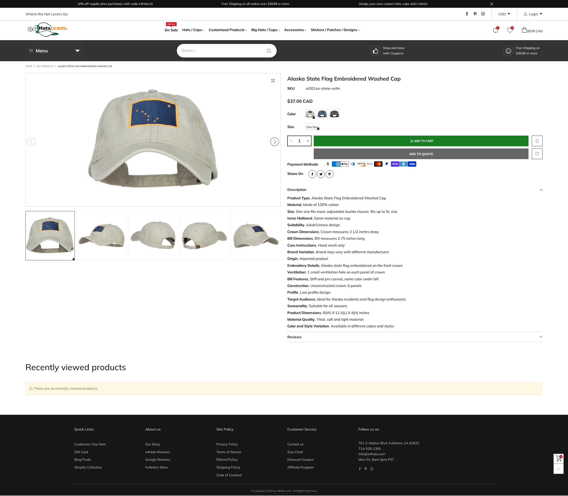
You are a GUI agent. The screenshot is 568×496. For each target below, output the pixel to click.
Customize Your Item (90, 444)
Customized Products (227, 30)
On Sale (171, 29)
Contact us (295, 444)
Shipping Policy (228, 467)
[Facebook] (467, 14)
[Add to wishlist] (537, 153)
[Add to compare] (537, 141)
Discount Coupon (300, 459)
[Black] (334, 114)
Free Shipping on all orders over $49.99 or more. (242, 4)
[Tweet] (321, 174)
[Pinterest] (475, 14)
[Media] (272, 80)
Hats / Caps (192, 30)
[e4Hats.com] (48, 30)
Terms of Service (228, 452)
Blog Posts (82, 459)
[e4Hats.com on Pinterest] (365, 469)
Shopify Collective (88, 467)
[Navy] (322, 114)
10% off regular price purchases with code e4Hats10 (101, 4)
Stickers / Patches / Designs (334, 30)
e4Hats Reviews (157, 452)
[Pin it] (329, 174)
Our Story (152, 444)
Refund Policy (227, 459)
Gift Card (81, 452)
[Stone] (310, 114)
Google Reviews (157, 459)
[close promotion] (491, 4)
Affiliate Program (300, 467)
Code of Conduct (229, 475)
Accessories (294, 30)
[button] (31, 141)
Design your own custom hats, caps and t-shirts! (379, 4)
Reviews (294, 337)
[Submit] (269, 50)
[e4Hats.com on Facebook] (359, 469)
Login (533, 14)
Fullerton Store (156, 467)
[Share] (312, 174)
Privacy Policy (227, 444)
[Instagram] (483, 14)
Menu (42, 50)
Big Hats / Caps (264, 30)
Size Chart (295, 452)
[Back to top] (559, 469)
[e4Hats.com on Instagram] (371, 469)
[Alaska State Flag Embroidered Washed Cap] (153, 139)
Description (296, 189)
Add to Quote (421, 154)
